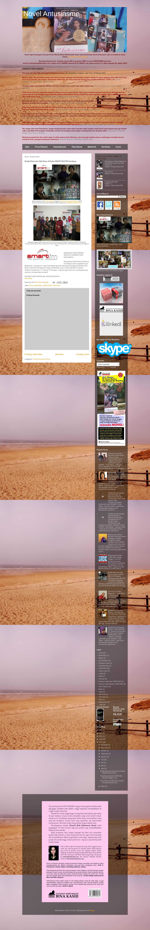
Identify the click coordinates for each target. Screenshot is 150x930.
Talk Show (56, 285)
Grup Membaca (104, 666)
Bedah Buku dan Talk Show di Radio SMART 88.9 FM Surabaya (116, 574)
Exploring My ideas (111, 182)
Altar (27, 147)
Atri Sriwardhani (49, 201)
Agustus (104, 757)
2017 (101, 733)
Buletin (101, 658)
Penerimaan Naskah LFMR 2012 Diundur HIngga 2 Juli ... (111, 777)
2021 (101, 730)
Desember (104, 745)
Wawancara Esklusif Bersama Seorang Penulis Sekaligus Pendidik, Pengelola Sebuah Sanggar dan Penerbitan (117, 538)
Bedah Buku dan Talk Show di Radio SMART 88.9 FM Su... (112, 772)
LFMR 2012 (102, 668)
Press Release (41, 147)
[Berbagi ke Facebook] (64, 282)
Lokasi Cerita (103, 671)
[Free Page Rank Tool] (117, 725)
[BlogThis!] (60, 282)
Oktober (104, 751)
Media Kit (92, 147)
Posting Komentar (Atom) (41, 359)
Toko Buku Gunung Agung (77, 57)
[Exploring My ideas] (101, 185)
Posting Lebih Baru (33, 354)
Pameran (102, 679)
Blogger (92, 910)
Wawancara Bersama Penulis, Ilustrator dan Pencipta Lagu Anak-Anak (117, 612)
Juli (102, 760)
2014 (101, 736)
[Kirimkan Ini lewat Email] (58, 282)
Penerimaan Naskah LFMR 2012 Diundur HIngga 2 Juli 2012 (115, 557)
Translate (113, 367)
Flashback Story (104, 663)
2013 (101, 739)
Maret (103, 786)
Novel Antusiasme (51, 14)
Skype (101, 692)
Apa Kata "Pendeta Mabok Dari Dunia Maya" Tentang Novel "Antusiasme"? (116, 594)
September (105, 754)
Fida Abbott (77, 147)
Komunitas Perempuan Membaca (69, 201)
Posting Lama (82, 354)
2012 (101, 742)
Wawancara (102, 702)
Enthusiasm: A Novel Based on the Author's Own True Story (115, 162)
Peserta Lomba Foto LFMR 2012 (110, 681)
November (104, 748)
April (103, 768)
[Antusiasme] (101, 175)
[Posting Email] (53, 282)
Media (45, 285)
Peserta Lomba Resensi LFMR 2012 (111, 684)
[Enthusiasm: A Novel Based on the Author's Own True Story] (101, 165)
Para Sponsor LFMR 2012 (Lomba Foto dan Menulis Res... (112, 782)
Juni (102, 762)
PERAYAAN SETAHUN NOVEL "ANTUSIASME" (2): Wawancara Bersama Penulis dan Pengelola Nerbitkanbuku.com (116, 631)
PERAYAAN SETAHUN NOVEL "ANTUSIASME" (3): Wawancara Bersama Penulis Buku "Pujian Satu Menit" (116, 476)
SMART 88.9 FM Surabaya (74, 202)
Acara (118, 147)
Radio (50, 285)
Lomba (101, 673)
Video (100, 699)
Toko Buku (102, 697)
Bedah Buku (38, 285)
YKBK (101, 705)
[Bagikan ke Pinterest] (67, 282)
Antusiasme (109, 172)
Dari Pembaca (103, 661)
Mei (102, 766)
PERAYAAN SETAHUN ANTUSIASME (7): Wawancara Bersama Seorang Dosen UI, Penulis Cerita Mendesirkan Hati (116, 518)
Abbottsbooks (59, 147)
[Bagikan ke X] (62, 282)
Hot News (105, 147)
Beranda (59, 354)
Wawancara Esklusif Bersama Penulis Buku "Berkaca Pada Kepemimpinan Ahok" (116, 456)
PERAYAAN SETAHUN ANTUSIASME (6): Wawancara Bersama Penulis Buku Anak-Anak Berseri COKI (116, 496)
